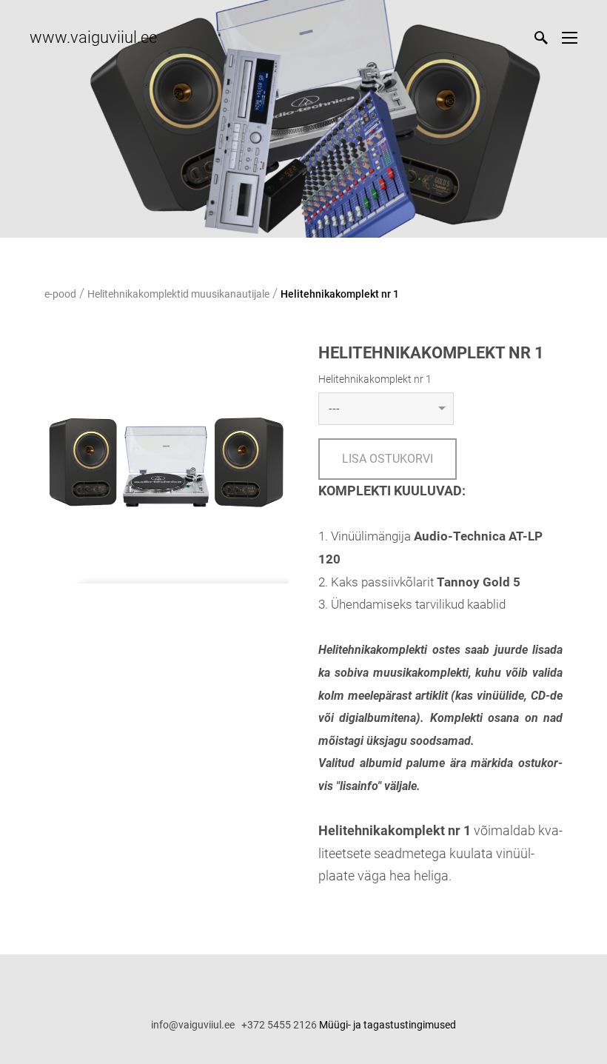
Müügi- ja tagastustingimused (387, 1025)
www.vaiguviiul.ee (93, 37)
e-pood (60, 294)
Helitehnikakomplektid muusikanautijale (178, 294)
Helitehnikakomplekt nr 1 (340, 294)
